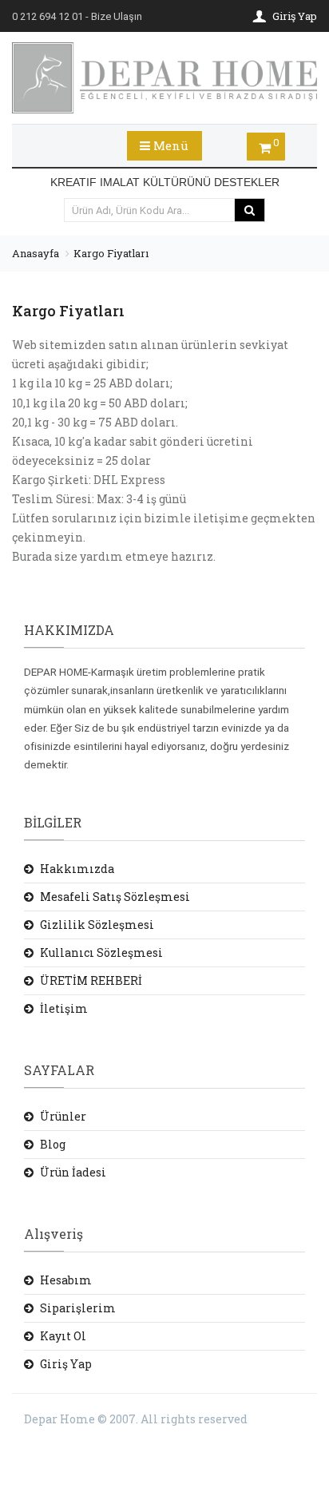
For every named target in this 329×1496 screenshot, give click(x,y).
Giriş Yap (66, 1363)
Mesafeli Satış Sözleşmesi (115, 896)
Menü (169, 145)
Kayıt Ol (63, 1335)
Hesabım (66, 1280)
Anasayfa (35, 253)
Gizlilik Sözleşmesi (97, 924)
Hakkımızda (77, 868)
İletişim (64, 1008)
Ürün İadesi (73, 1172)
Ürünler (63, 1116)
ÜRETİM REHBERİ (91, 980)
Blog (52, 1144)
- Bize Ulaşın (77, 16)
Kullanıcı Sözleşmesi (101, 952)
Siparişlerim (78, 1307)
